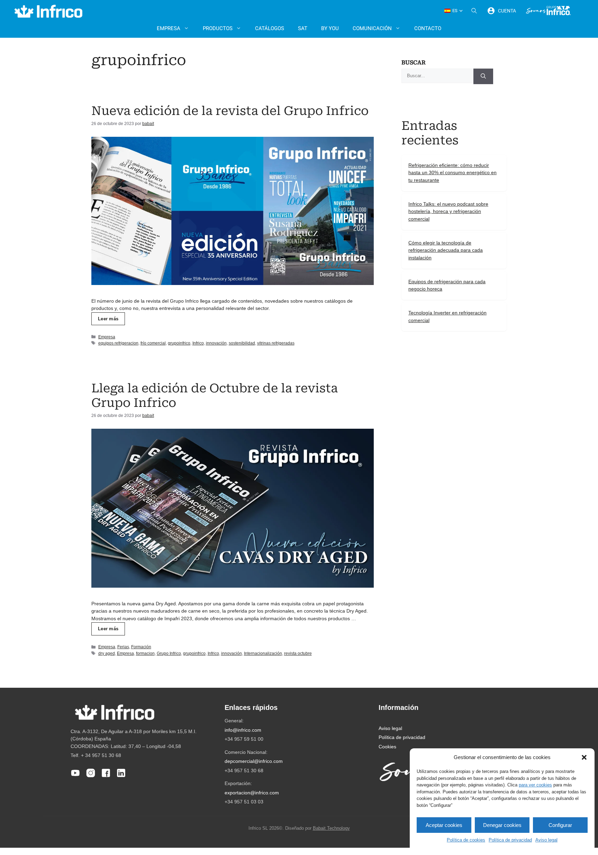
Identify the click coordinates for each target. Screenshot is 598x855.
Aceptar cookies (444, 825)
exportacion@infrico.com (252, 792)
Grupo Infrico (169, 653)
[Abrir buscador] (474, 10)
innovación (216, 343)
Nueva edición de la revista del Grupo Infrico (230, 111)
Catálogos (269, 28)
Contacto (427, 28)
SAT (302, 28)
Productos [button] (218, 28)
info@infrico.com (243, 730)
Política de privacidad (510, 840)
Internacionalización (263, 653)
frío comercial (153, 343)
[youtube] (75, 776)
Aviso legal (546, 840)
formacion (145, 653)
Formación (141, 646)
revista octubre (298, 653)
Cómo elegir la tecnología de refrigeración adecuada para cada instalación (445, 250)
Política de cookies (466, 840)
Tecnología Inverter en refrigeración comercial (447, 316)
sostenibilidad (242, 343)
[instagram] (91, 776)
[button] (584, 757)
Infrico (198, 343)
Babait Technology (331, 828)
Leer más (108, 318)
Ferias (123, 646)
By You (330, 28)
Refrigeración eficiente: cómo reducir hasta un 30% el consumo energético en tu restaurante (452, 172)
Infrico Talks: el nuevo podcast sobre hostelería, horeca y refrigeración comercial (448, 211)
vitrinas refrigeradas (276, 343)
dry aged (106, 653)
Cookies (387, 746)
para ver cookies (535, 784)
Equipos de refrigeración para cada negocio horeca (447, 285)
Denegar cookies (502, 825)
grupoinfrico (179, 343)
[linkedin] (121, 776)
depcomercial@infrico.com (254, 761)
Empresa (106, 337)
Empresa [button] (168, 28)
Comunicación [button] (372, 28)
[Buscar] (483, 76)
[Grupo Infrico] (548, 10)
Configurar (560, 825)
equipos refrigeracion (118, 343)
